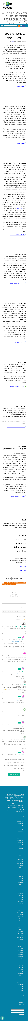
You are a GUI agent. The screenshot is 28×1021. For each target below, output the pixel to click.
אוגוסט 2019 (20, 893)
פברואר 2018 (20, 927)
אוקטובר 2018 (20, 912)
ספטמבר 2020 (20, 872)
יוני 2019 (21, 897)
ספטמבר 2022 (20, 840)
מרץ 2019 (21, 903)
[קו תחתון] (7, 611)
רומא (17, 810)
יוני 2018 (21, 920)
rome (18, 798)
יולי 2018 (21, 918)
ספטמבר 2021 (20, 863)
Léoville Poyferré (16, 795)
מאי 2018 (21, 922)
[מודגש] (3, 611)
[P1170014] (14, 395)
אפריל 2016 (20, 969)
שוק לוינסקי (18, 811)
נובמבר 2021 (20, 859)
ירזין (23, 805)
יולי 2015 (21, 986)
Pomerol (22, 797)
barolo (6, 793)
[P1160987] (14, 291)
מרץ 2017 (21, 948)
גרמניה (22, 804)
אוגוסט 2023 (20, 823)
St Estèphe (16, 800)
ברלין (8, 802)
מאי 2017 (21, 944)
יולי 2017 (21, 941)
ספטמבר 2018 (20, 914)
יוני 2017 (21, 942)
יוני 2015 (21, 988)
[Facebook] (23, 26)
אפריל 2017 (20, 946)
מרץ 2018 (21, 925)
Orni (18, 700)
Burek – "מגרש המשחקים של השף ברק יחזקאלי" (15, 582)
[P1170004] (14, 350)
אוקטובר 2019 (20, 889)
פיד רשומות (21, 1000)
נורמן (11, 805)
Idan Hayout (16, 673)
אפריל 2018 (20, 924)
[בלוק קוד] (16, 611)
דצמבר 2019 (20, 886)
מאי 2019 (21, 899)
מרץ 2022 (21, 852)
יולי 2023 (21, 825)
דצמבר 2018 (20, 908)
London (10, 795)
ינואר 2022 (21, 855)
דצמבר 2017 (20, 931)
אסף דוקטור (16, 802)
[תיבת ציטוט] (14, 611)
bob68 (12, 41)
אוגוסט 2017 (20, 939)
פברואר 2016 (20, 973)
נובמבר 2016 (20, 956)
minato (14, 578)
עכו (14, 807)
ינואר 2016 (21, 975)
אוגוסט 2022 (20, 842)
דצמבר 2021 (20, 857)
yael (18, 756)
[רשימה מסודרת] (10, 611)
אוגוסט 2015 (20, 984)
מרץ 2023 (21, 829)
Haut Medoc (17, 794)
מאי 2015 (21, 990)
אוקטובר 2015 (20, 980)
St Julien (21, 800)
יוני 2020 (21, 878)
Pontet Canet (10, 798)
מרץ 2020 (21, 880)
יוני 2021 (21, 869)
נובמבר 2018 (20, 910)
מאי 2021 (21, 870)
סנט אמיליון (17, 807)
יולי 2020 (21, 876)
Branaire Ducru (18, 793)
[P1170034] (14, 94)
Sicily (22, 798)
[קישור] (17, 611)
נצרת (9, 805)
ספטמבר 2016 (20, 960)
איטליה (21, 802)
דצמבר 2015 (20, 977)
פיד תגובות (21, 1002)
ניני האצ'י (19, 208)
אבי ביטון (8, 800)
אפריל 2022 (20, 850)
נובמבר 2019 (20, 888)
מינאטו (9, 578)
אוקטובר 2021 (20, 861)
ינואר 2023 (21, 833)
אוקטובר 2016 (20, 958)
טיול (11, 804)
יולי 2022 (21, 844)
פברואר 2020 (20, 882)
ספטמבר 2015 (20, 982)
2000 (23, 793)
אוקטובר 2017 (20, 935)
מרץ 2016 (21, 971)
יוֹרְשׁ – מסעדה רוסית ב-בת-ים (9, 584)
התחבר (21, 998)
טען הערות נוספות (14, 774)
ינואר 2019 (21, 906)
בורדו (11, 802)
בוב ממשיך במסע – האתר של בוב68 (14, 15)
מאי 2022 (21, 848)
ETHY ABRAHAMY (15, 641)
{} (19, 611)
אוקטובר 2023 (20, 819)
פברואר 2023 (20, 831)
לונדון (20, 805)
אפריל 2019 (20, 901)
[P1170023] (14, 504)
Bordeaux (11, 793)
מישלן (17, 805)
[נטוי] (5, 611)
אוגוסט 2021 (20, 865)
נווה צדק (13, 805)
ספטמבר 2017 (20, 937)
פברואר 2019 (20, 905)
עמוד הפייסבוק (22, 570)
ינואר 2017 (21, 952)
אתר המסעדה (22, 567)
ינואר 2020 (21, 884)
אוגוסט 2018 (20, 916)
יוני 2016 (21, 965)
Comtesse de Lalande (10, 794)
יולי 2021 (21, 867)
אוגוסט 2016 (20, 961)
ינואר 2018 (21, 929)
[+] (21, 611)
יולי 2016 (21, 963)
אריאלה (17, 727)
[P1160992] (14, 243)
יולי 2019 (21, 895)
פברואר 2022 (20, 853)
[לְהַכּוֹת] (9, 611)
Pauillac (17, 797)
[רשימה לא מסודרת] (12, 611)
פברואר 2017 (20, 950)
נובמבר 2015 (20, 979)
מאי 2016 (21, 967)
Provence (15, 798)
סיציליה (22, 807)
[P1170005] (14, 435)
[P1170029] (14, 151)
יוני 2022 (21, 846)
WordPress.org (21, 1004)
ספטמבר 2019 (20, 891)
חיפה (14, 804)
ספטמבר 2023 (20, 821)
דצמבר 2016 (20, 954)
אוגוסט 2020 (20, 874)
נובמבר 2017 (20, 933)
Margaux (12, 797)
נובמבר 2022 (20, 836)
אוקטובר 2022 (20, 838)
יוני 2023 (21, 827)
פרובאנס (10, 807)
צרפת (21, 809)
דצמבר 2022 (20, 834)
